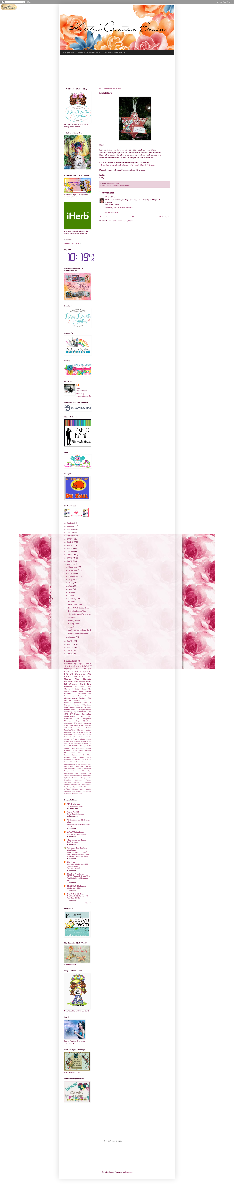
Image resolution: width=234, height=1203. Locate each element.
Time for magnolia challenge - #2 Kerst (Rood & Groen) (128, 165)
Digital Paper (86, 764)
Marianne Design (83, 748)
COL (82, 766)
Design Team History (89, 52)
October (72, 573)
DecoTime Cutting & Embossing (77, 782)
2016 (70, 555)
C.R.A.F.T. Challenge (75, 832)
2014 (70, 561)
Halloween (79, 687)
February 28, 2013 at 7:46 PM (119, 207)
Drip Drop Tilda (75, 605)
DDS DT (86, 666)
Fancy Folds (69, 784)
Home (134, 217)
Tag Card (85, 716)
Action (85, 775)
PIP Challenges (73, 804)
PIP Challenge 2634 (75, 806)
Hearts (88, 757)
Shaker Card (86, 741)
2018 (70, 548)
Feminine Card (70, 787)
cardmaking (70, 663)
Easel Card (80, 689)
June (71, 586)
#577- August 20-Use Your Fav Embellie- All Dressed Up (78, 878)
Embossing (69, 696)
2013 (70, 564)
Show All (88, 903)
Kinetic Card (78, 789)
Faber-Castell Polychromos (77, 709)
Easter (80, 730)
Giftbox (67, 789)
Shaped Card (77, 684)
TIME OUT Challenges (76, 886)
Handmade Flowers (72, 741)
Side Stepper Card (83, 773)
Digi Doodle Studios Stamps (77, 664)
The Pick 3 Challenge (76, 894)
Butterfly (68, 712)
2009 (70, 651)
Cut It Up (71, 862)
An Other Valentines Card (79, 630)
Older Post (164, 217)
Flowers (81, 757)
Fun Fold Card (76, 725)
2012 (70, 641)
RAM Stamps (75, 743)
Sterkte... (72, 601)
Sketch (67, 703)
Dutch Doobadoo (82, 714)
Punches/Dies (69, 730)
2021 (70, 539)
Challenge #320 (74, 888)
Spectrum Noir (84, 712)
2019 (70, 545)
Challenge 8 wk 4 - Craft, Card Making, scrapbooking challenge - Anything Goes (78, 854)
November (73, 570)
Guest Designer (79, 698)
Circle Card (86, 707)
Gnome (67, 698)
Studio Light (81, 791)
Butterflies (76, 755)
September (74, 577)
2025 (70, 526)
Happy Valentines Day (78, 633)
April (71, 592)
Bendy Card (86, 777)
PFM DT (69, 671)
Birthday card (71, 719)
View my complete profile (84, 395)
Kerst (109, 185)
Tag (74, 712)
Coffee (88, 737)
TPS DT (87, 700)
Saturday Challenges (75, 814)
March (72, 596)
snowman (87, 723)
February (73, 599)
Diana (107, 197)
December (73, 567)
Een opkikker (73, 624)
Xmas (66, 771)
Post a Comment (110, 212)
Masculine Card (84, 693)
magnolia (115, 185)
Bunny (66, 755)
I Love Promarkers (82, 762)
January (72, 637)
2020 (70, 542)
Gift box (75, 771)
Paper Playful (73, 812)
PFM (73, 791)
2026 (70, 523)
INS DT (68, 674)
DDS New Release (79, 746)
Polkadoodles (70, 716)
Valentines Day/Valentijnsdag (77, 706)
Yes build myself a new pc (79, 614)
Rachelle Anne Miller (73, 750)
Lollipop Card (77, 732)
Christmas (80, 674)
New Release (83, 679)
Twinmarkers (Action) (81, 753)
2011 (69, 644)
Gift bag (87, 787)
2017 (69, 552)
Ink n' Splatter (83, 671)
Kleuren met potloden (76, 840)
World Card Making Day (73, 775)
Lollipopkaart (69, 764)
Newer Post (105, 217)
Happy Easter (74, 620)
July (71, 583)
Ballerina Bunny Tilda (77, 611)
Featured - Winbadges (115, 52)
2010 (70, 647)
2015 (70, 558)
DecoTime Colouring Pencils (77, 780)
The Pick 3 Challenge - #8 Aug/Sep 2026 (77, 897)
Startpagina (68, 52)
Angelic (71, 627)
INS (65, 743)
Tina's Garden (72, 842)
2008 (70, 654)
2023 (70, 533)
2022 (70, 536)
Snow (78, 764)
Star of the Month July (76, 834)
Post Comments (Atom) (122, 221)
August (72, 580)
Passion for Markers (77, 669)
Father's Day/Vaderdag (82, 784)
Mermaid (78, 723)
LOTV (80, 769)
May (71, 589)
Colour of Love (83, 696)
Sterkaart (72, 617)
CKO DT (68, 714)
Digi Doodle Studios (77, 699)
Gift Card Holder (71, 766)
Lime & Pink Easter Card (78, 608)
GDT (80, 787)
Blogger (128, 1172)
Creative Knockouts (75, 874)
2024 (70, 529)
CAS (66, 725)
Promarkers (124, 185)
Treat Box (87, 769)
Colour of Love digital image (77, 739)
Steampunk (78, 737)
